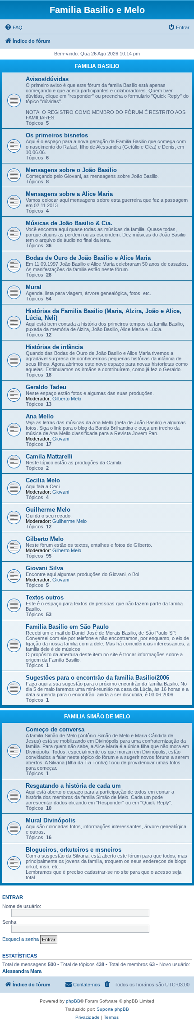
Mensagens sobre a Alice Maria (69, 194)
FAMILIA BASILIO (97, 66)
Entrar (12, 897)
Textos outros (45, 597)
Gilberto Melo (66, 398)
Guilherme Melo (48, 509)
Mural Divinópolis (50, 820)
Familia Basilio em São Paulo (67, 626)
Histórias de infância (54, 347)
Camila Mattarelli (49, 456)
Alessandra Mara (22, 971)
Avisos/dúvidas (47, 79)
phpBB (73, 1001)
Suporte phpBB (113, 1009)
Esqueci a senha (20, 939)
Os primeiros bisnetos (57, 135)
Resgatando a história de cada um (73, 785)
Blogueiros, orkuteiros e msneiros (73, 849)
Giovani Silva (44, 568)
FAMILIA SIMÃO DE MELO (97, 716)
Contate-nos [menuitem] (86, 984)
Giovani (60, 438)
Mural (34, 287)
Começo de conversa (55, 729)
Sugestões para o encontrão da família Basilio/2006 (97, 677)
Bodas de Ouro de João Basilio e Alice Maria (88, 257)
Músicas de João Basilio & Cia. (69, 223)
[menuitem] (14, 27)
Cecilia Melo (43, 480)
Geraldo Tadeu (46, 387)
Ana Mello (40, 416)
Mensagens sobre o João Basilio (71, 170)
